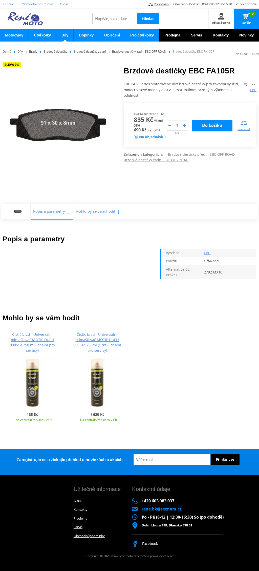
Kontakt (9, 4)
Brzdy (33, 51)
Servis (78, 527)
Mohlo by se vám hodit (95, 211)
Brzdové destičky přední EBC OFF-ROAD (201, 154)
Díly (20, 51)
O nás (64, 4)
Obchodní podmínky (37, 4)
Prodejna (80, 518)
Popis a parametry (49, 211)
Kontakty (81, 509)
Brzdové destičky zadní (90, 51)
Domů (7, 51)
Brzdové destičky (55, 51)
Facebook (149, 543)
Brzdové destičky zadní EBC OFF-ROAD (139, 51)
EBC (253, 89)
